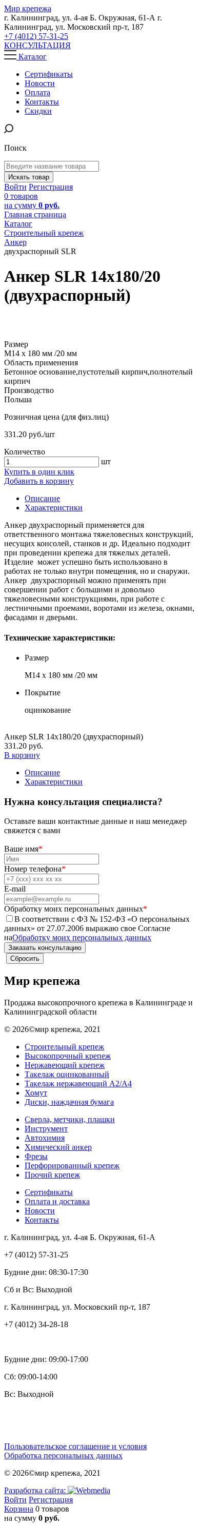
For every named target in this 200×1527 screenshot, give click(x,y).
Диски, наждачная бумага (69, 1102)
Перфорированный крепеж (72, 1165)
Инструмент (46, 1128)
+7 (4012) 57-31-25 (36, 36)
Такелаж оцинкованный (67, 1074)
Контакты (42, 1219)
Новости (40, 1210)
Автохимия (45, 1137)
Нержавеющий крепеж (65, 1065)
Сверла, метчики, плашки (70, 1119)
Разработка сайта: (36, 1490)
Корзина (18, 1508)
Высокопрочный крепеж (68, 1055)
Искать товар (28, 177)
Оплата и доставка (57, 1201)
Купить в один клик (39, 471)
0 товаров (31, 201)
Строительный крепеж (64, 1046)
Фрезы (36, 1156)
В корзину (22, 755)
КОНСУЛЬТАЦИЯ (37, 45)
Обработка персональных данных (63, 1455)
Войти (15, 186)
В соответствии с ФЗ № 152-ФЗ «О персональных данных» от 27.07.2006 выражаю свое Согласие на (97, 928)
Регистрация (51, 186)
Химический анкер (58, 1147)
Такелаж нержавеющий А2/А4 (78, 1083)
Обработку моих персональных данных (81, 937)
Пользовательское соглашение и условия (75, 1446)
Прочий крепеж (52, 1174)
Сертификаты (49, 1192)
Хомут (36, 1092)
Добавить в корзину (39, 481)
